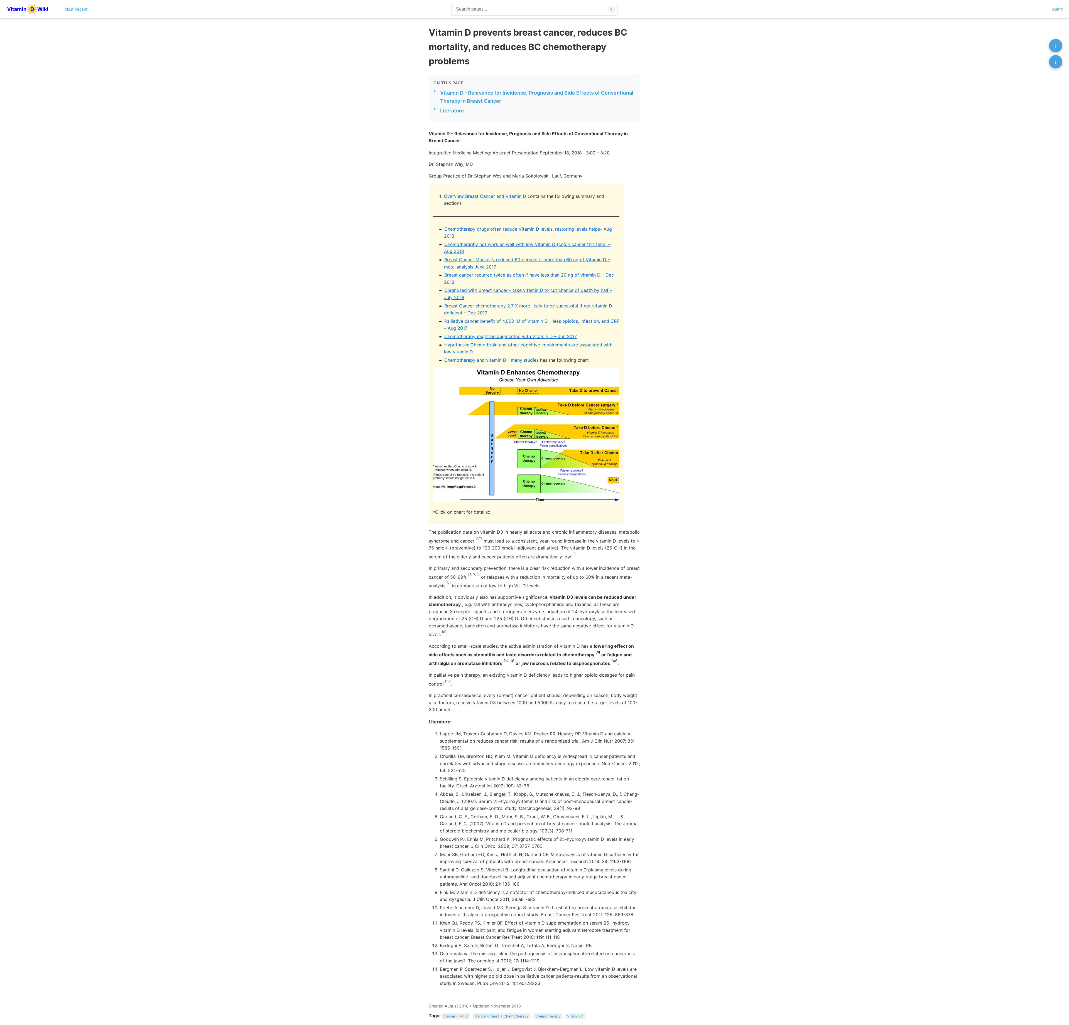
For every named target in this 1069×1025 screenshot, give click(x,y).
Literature (452, 111)
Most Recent (76, 9)
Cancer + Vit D (456, 1016)
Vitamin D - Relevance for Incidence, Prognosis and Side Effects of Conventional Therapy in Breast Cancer (536, 97)
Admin (1057, 9)
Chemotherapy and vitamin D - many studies (491, 360)
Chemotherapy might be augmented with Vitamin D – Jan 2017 (510, 336)
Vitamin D (575, 1016)
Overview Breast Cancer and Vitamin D (485, 196)
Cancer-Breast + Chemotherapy (502, 1016)
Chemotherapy (547, 1016)
